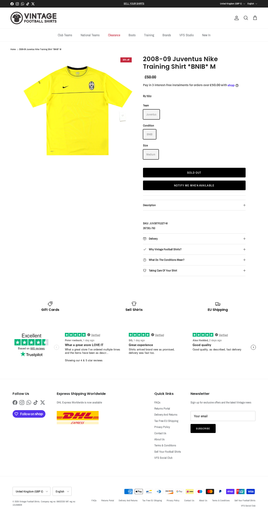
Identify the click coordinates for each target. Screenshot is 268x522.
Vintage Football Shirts (29, 501)
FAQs (157, 402)
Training (149, 35)
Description (149, 205)
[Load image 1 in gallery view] (78, 111)
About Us (159, 439)
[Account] (235, 18)
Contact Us (160, 433)
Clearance (114, 35)
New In (206, 35)
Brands (166, 35)
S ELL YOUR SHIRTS (134, 3)
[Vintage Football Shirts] (33, 18)
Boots (132, 35)
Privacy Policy (162, 427)
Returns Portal (162, 408)
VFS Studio (186, 35)
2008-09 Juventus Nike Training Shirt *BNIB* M (40, 49)
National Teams (90, 35)
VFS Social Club (163, 458)
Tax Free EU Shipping (166, 421)
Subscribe (203, 428)
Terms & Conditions (165, 445)
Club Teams (65, 35)
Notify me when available (194, 185)
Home (13, 49)
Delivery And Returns (165, 414)
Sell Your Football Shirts (167, 452)
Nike (149, 96)
